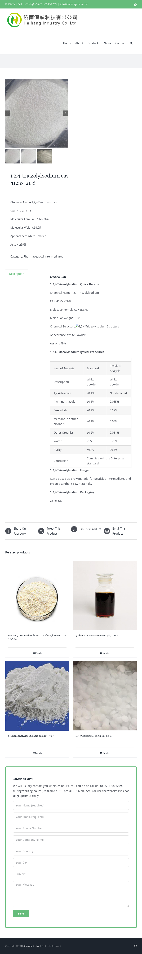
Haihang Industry (30, 946)
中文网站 (10, 4)
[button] (131, 42)
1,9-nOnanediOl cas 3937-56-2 (94, 735)
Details (38, 652)
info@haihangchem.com (74, 4)
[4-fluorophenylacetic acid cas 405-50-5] (37, 696)
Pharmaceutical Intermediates (43, 256)
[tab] (16, 273)
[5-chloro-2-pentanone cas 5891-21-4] (105, 595)
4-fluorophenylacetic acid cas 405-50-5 (31, 735)
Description (16, 274)
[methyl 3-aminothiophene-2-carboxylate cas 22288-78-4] (37, 595)
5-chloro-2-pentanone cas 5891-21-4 (97, 635)
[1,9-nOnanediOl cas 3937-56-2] (105, 696)
